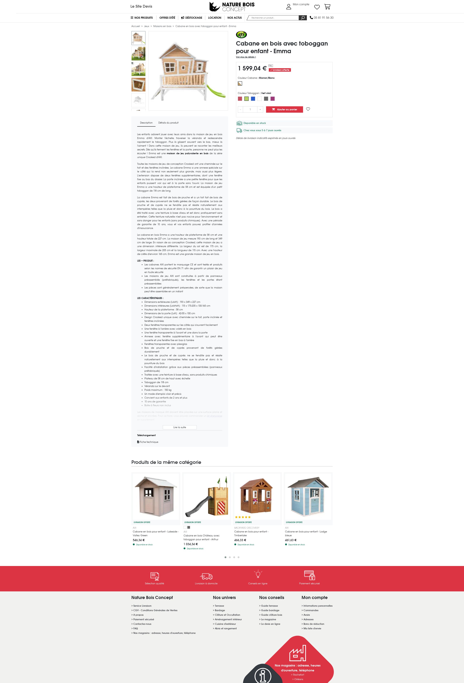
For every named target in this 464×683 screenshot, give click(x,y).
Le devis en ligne (270, 623)
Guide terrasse (269, 605)
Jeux (147, 26)
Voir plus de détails (245, 57)
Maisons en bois (162, 26)
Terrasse (219, 605)
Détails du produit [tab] (168, 122)
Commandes (311, 610)
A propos (138, 614)
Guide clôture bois (271, 614)
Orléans (298, 679)
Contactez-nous (142, 623)
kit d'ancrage (214, 415)
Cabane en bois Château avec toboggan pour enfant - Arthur (201, 537)
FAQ (135, 628)
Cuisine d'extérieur (225, 623)
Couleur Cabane (256, 77)
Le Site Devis (141, 6)
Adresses (309, 619)
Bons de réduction (314, 623)
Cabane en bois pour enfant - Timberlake (251, 533)
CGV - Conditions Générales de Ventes (155, 610)
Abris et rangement (226, 628)
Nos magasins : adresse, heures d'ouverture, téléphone (164, 633)
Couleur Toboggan (254, 93)
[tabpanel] (179, 288)
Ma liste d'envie (312, 628)
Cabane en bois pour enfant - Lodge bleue (306, 533)
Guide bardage (270, 610)
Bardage (220, 610)
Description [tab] (146, 122)
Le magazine (268, 619)
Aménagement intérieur (228, 619)
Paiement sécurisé (143, 619)
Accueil (136, 26)
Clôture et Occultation (227, 614)
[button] (225, 557)
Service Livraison (142, 605)
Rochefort (298, 674)
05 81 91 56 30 (323, 18)
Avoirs (307, 614)
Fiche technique (148, 442)
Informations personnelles (318, 605)
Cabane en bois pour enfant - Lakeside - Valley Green (156, 533)
